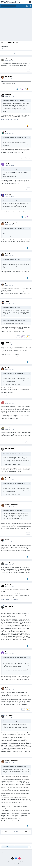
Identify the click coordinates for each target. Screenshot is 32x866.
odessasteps (9, 59)
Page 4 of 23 (16, 53)
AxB (6, 132)
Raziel (7, 539)
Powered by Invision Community (16, 863)
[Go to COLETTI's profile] (2, 428)
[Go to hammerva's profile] (2, 402)
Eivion (7, 163)
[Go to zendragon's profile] (2, 195)
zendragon (8, 194)
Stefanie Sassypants (11, 223)
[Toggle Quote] (3, 100)
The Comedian (9, 448)
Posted (9, 60)
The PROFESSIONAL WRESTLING (15, 48)
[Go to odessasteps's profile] (2, 59)
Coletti (18, 510)
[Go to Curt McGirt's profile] (2, 343)
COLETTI (7, 427)
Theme (9, 862)
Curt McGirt (8, 342)
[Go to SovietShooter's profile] (2, 254)
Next (27, 53)
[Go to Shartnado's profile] (2, 95)
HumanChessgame (10, 563)
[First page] (2, 53)
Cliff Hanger (20, 100)
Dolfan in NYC (5, 46)
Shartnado (8, 94)
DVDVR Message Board (10, 2)
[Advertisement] (16, 25)
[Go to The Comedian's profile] (2, 449)
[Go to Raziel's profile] (2, 540)
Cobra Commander (10, 478)
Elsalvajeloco (9, 606)
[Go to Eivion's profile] (2, 164)
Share (8, 846)
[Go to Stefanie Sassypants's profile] (2, 223)
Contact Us (16, 862)
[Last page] (30, 53)
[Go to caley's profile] (2, 688)
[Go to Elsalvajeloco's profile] (2, 607)
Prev (5, 53)
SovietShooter (9, 254)
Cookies (22, 862)
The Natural (8, 76)
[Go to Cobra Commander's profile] (2, 478)
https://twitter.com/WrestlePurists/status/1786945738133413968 (16, 81)
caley (6, 687)
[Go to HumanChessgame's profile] (2, 563)
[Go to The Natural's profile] (2, 77)
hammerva (8, 402)
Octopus (7, 284)
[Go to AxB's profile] (2, 132)
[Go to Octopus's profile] (2, 284)
